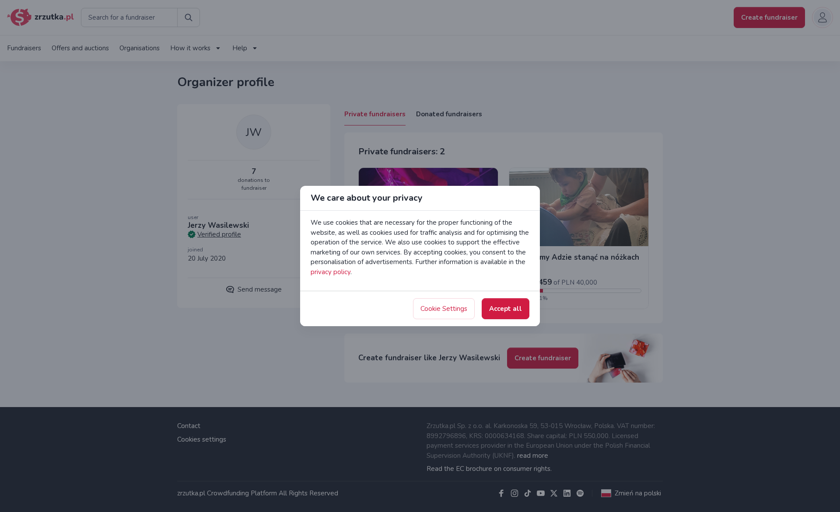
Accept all (505, 308)
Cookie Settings (443, 308)
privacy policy (330, 272)
